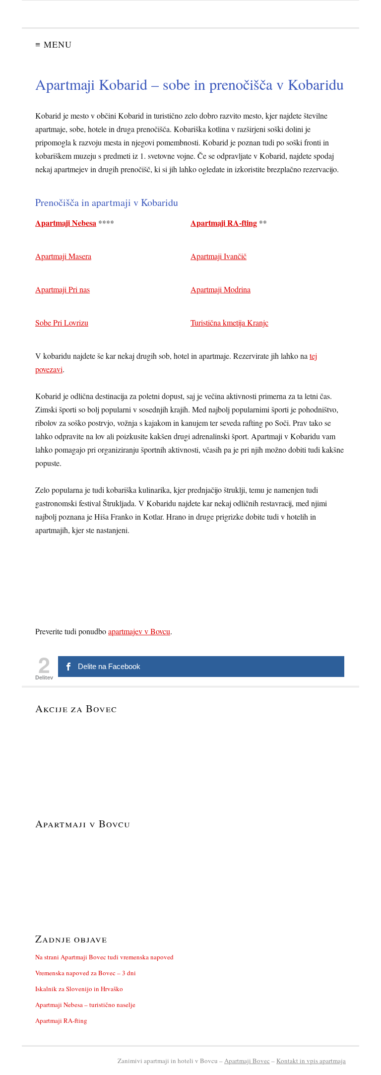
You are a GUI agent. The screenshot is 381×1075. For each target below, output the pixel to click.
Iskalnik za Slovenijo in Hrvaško (79, 988)
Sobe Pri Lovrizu (61, 322)
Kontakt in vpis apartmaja (311, 1060)
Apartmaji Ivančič (218, 256)
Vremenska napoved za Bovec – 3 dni (85, 972)
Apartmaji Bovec (247, 1060)
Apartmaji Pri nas (62, 289)
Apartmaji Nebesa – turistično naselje (85, 1004)
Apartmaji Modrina (220, 289)
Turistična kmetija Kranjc (229, 322)
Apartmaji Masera (63, 256)
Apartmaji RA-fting (223, 222)
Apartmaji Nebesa (65, 222)
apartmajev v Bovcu (139, 631)
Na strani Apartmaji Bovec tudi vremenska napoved (104, 956)
